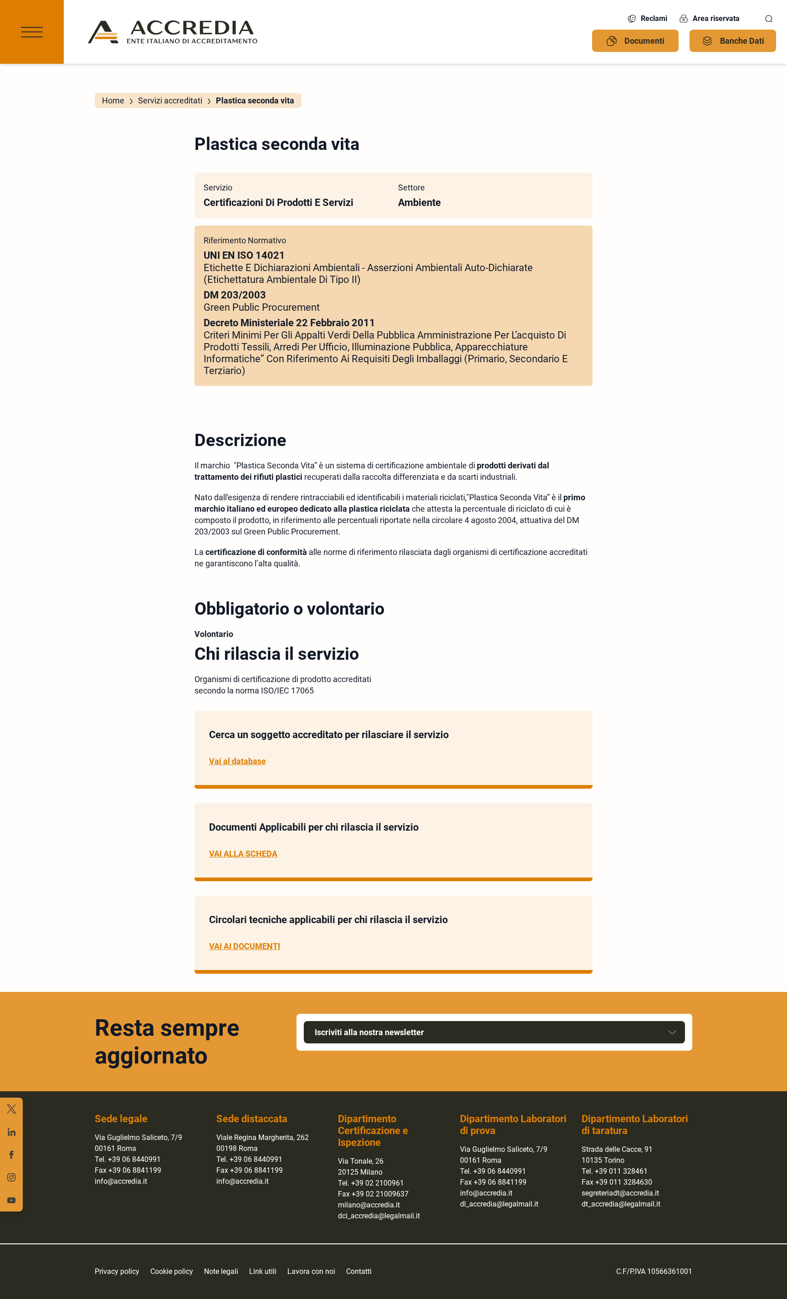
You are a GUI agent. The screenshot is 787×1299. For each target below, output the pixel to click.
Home (113, 100)
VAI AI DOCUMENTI (244, 946)
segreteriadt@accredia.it (620, 1193)
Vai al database (237, 761)
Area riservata (716, 18)
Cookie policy (171, 1271)
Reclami (654, 18)
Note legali (221, 1271)
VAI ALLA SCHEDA (243, 853)
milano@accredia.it (369, 1205)
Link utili (262, 1271)
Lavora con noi (311, 1271)
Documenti (644, 41)
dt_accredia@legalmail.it (621, 1204)
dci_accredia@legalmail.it (379, 1216)
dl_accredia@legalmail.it (499, 1204)
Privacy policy (117, 1271)
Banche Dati (742, 41)
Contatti (359, 1271)
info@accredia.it (121, 1181)
